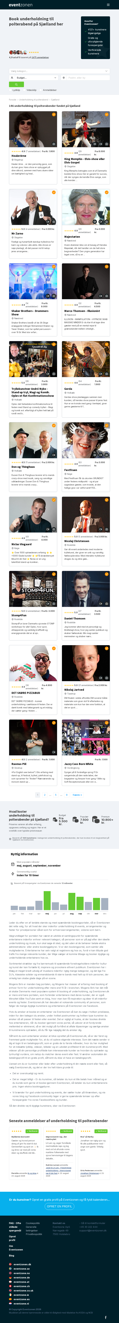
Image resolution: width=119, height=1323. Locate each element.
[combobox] (88, 77)
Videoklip (31, 90)
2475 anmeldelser (40, 57)
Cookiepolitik (33, 1223)
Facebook (105, 1317)
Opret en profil (59, 1206)
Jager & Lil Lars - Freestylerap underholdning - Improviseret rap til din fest (58, 1170)
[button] (59, 71)
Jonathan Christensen (89, 1173)
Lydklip (16, 90)
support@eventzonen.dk (93, 1230)
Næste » (77, 794)
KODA (82, 1312)
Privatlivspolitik (34, 1234)
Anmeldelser (50, 90)
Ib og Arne (32, 1173)
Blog (11, 1255)
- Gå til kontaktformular (92, 1223)
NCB (91, 1312)
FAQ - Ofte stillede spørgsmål (15, 1227)
